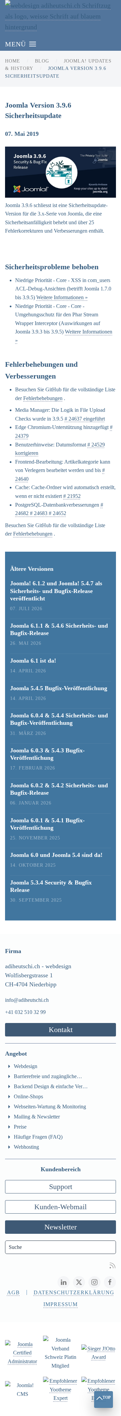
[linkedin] (63, 1282)
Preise (20, 1127)
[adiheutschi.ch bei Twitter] (79, 1282)
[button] (20, 44)
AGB (13, 1292)
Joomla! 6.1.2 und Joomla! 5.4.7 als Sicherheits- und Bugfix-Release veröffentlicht (56, 590)
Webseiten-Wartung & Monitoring (50, 1106)
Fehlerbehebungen (43, 398)
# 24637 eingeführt (85, 419)
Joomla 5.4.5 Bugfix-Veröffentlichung (58, 688)
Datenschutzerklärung (74, 1292)
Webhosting (26, 1147)
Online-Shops (28, 1096)
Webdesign (25, 1066)
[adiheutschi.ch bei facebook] (110, 1282)
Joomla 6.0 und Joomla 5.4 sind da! (56, 855)
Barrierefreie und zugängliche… (48, 1076)
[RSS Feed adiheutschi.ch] (112, 1265)
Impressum (60, 1304)
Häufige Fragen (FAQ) (38, 1137)
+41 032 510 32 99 (25, 1012)
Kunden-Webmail (60, 1207)
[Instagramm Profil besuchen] (94, 1282)
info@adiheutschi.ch (27, 1000)
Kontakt (61, 1029)
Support (60, 1186)
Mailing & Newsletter (37, 1116)
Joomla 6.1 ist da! (33, 660)
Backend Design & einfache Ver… (51, 1086)
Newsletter (60, 1227)
